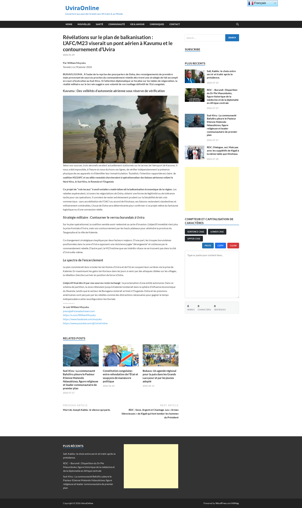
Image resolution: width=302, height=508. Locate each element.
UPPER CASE (193, 238)
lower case (217, 231)
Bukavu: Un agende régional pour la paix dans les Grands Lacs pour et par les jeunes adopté (159, 376)
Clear (233, 245)
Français (259, 3)
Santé (99, 24)
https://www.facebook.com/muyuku (82, 319)
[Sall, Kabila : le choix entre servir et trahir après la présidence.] (194, 71)
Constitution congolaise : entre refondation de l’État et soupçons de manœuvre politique (120, 376)
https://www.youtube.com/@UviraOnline (85, 323)
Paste (208, 245)
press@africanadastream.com (79, 311)
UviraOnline (82, 8)
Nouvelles (84, 24)
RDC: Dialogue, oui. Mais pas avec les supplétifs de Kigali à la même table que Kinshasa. (223, 150)
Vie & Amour (137, 24)
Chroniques (157, 24)
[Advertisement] (212, 189)
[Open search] (237, 24)
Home (69, 24)
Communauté (116, 24)
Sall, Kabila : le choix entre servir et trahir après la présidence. (221, 74)
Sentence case (195, 231)
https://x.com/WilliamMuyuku (79, 315)
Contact (174, 24)
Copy (221, 245)
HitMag (235, 503)
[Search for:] (212, 37)
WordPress (221, 503)
